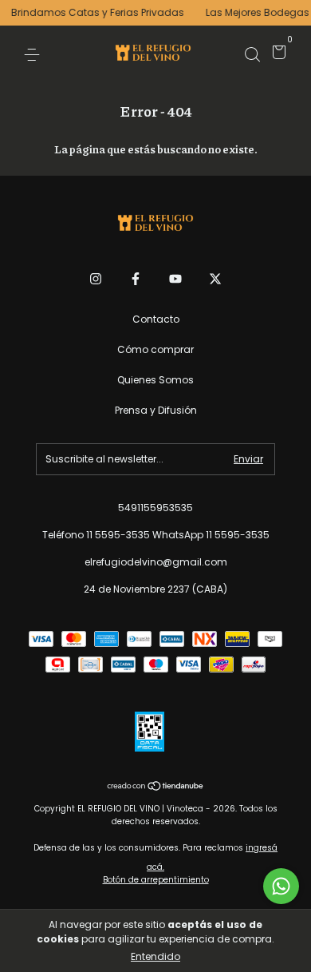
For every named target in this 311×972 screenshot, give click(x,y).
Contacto (155, 319)
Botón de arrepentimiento (156, 880)
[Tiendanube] (156, 787)
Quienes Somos (155, 380)
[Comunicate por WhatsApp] (281, 886)
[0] (276, 54)
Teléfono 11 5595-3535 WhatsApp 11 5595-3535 (156, 535)
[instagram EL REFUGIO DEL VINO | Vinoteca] (95, 279)
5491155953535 (155, 507)
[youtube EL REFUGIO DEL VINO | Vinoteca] (175, 279)
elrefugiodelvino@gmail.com (156, 562)
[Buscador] (252, 54)
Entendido (155, 956)
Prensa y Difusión (156, 410)
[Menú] (34, 54)
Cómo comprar (155, 349)
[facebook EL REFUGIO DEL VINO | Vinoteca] (135, 279)
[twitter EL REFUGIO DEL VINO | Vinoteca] (215, 279)
